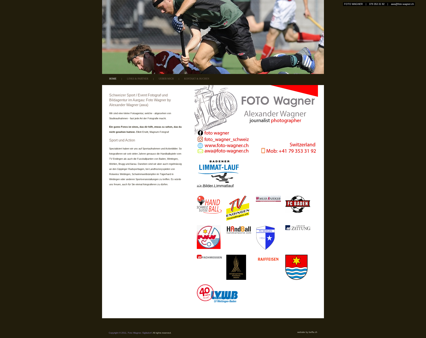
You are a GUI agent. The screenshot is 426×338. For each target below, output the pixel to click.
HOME (112, 78)
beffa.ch (313, 332)
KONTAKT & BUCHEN (196, 78)
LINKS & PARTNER (137, 78)
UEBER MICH (166, 78)
